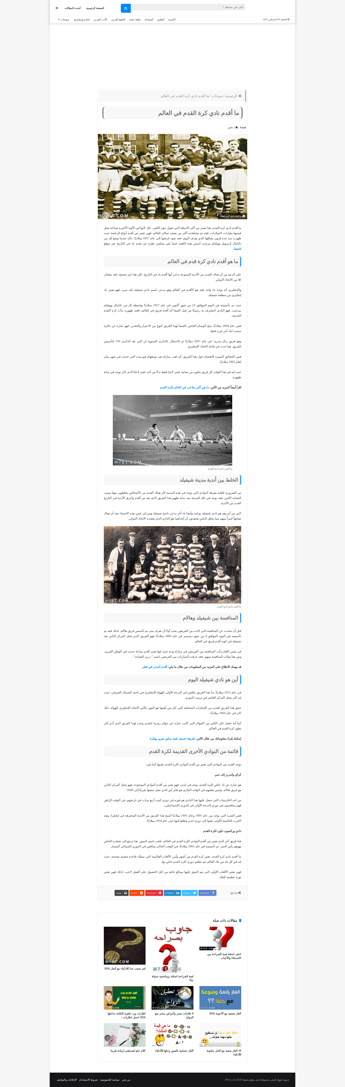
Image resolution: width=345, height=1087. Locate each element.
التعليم (160, 19)
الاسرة (171, 19)
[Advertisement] (172, 55)
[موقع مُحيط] (273, 8)
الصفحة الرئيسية (95, 8)
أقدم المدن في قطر (154, 666)
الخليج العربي (118, 19)
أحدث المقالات (73, 8)
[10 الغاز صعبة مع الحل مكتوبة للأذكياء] (220, 1035)
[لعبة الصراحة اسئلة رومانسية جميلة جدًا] (172, 949)
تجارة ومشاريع (82, 19)
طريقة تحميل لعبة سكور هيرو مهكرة (172, 738)
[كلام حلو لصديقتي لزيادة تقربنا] (125, 1035)
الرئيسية (231, 96)
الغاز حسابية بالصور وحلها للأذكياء (174, 1050)
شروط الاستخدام (88, 1079)
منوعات (65, 19)
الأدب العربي (100, 19)
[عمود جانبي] (57, 8)
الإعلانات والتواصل (67, 1079)
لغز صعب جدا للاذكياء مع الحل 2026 (125, 968)
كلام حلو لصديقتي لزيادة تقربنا (128, 1050)
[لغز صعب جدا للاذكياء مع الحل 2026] (125, 946)
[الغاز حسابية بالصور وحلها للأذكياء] (172, 1035)
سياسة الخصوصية (109, 1079)
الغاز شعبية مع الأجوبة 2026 (225, 1013)
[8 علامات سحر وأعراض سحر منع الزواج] (172, 998)
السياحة (149, 19)
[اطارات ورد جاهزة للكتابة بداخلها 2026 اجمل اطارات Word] (125, 998)
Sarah (243, 127)
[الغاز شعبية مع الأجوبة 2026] (220, 998)
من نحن (126, 1079)
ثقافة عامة (135, 19)
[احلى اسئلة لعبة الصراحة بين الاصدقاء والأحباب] (220, 938)
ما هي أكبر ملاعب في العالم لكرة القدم (184, 387)
